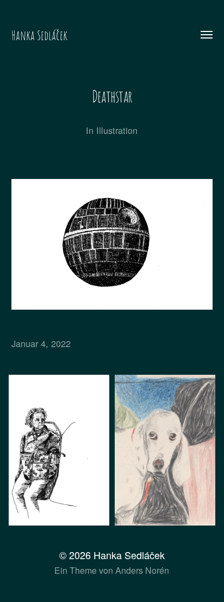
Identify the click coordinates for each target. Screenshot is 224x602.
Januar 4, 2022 (41, 343)
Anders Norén (142, 570)
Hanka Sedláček (39, 35)
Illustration (117, 130)
